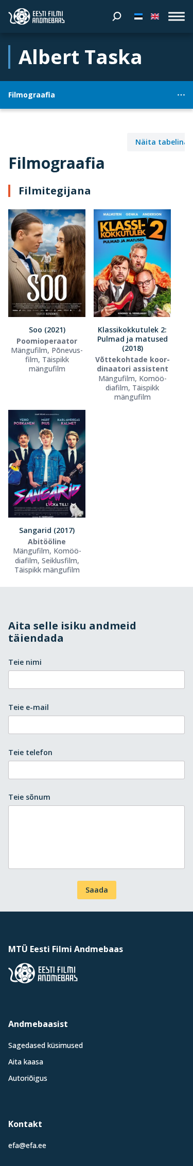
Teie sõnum (29, 797)
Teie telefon (30, 752)
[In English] (155, 16)
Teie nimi (25, 662)
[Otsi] (117, 16)
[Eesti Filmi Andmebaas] (36, 16)
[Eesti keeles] (138, 16)
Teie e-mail (28, 707)
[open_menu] (176, 16)
